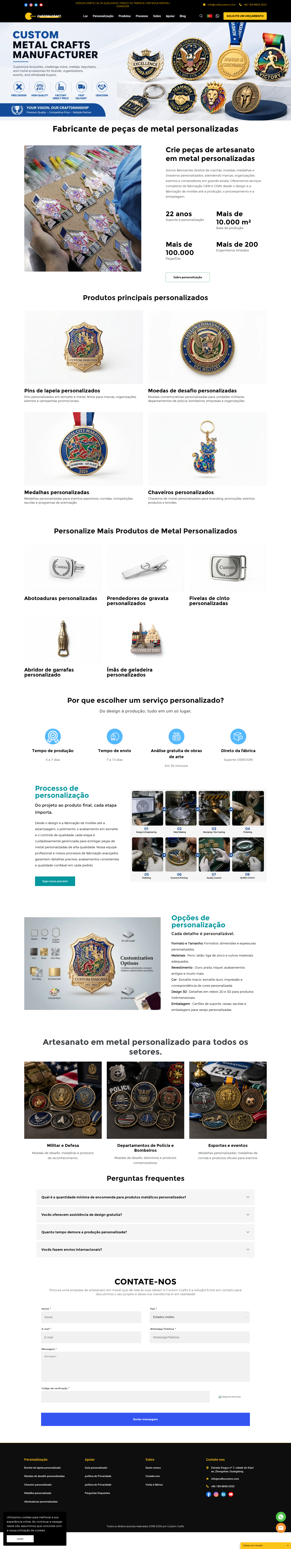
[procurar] (201, 16)
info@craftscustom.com (222, 4)
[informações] (281, 1528)
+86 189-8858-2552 (255, 4)
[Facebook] (26, 4)
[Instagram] (31, 4)
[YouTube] (41, 4)
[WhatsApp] (218, 16)
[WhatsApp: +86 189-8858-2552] (240, 5)
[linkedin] (36, 4)
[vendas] (281, 1517)
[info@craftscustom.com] (204, 5)
